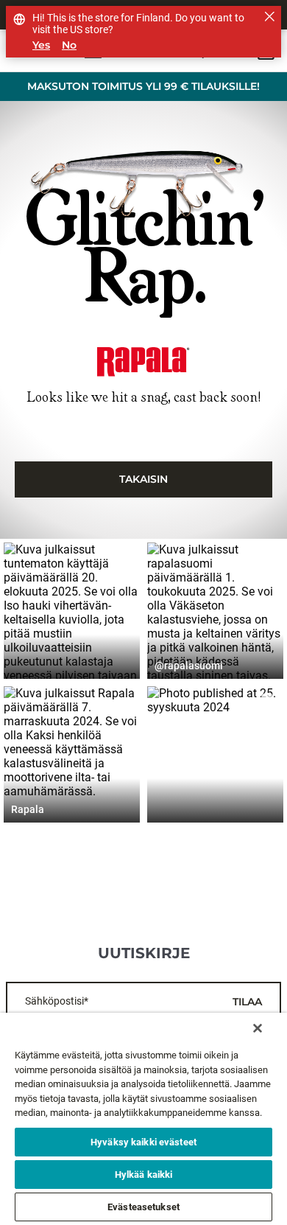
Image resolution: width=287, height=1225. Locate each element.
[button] (72, 611)
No (69, 45)
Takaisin (143, 479)
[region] (143, 1119)
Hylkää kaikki (144, 1174)
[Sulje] (257, 1028)
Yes (41, 45)
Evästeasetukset (143, 1206)
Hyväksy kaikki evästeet (143, 1142)
